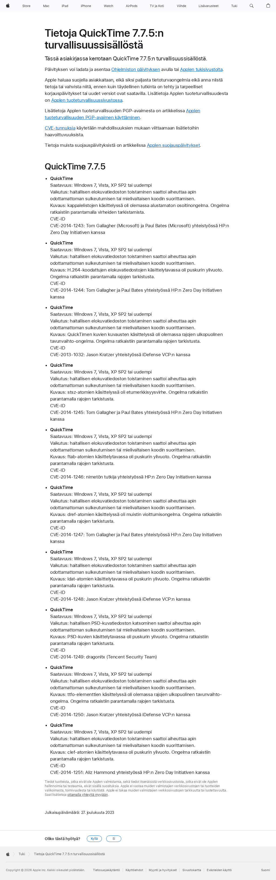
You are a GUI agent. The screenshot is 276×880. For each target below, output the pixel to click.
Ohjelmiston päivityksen (135, 69)
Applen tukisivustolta (201, 69)
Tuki (22, 854)
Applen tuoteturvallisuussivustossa (86, 100)
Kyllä (94, 839)
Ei (114, 839)
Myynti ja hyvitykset (163, 870)
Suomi (265, 870)
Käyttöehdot (134, 870)
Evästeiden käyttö (219, 870)
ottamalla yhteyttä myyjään (87, 795)
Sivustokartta (191, 870)
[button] (251, 6)
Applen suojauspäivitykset (173, 145)
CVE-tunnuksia (60, 128)
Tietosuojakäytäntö (106, 870)
